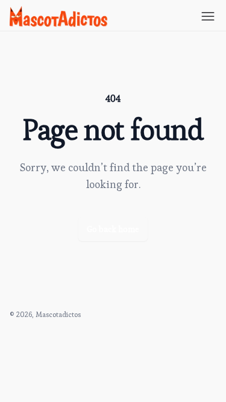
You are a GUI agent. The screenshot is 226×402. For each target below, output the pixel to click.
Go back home (113, 229)
